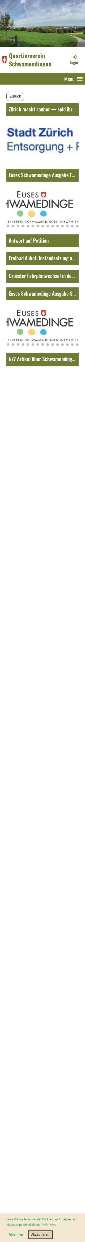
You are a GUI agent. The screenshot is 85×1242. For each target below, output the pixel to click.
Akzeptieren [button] (40, 1235)
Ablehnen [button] (16, 1235)
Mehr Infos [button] (49, 1224)
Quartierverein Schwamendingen (30, 59)
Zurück (15, 96)
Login (74, 62)
